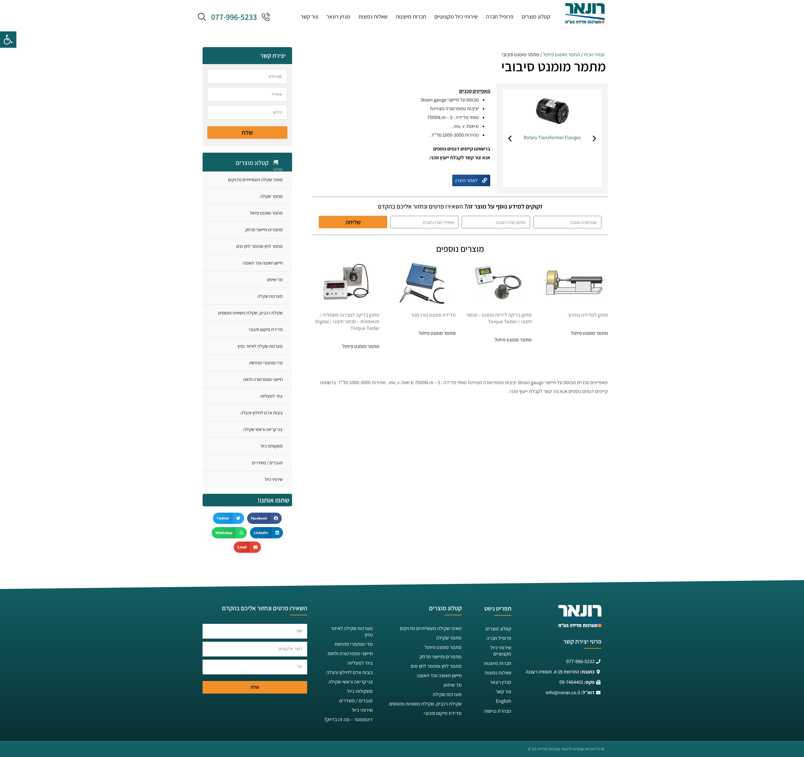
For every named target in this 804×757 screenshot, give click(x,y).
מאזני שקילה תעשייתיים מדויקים (255, 179)
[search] (202, 16)
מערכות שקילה (270, 296)
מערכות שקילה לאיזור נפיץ (260, 346)
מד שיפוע (275, 279)
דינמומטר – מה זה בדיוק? (348, 719)
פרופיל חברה (499, 16)
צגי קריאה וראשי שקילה (263, 429)
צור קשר (309, 16)
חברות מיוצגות (411, 16)
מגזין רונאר (338, 16)
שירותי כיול (274, 479)
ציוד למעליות (271, 396)
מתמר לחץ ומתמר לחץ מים (259, 246)
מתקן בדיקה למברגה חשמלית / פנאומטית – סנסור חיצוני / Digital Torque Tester (347, 321)
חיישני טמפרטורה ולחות (263, 379)
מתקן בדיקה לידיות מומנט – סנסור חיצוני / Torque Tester (499, 318)
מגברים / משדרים (267, 463)
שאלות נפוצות (373, 16)
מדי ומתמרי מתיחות (266, 363)
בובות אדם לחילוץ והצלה (262, 413)
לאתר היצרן (467, 180)
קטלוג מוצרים (536, 16)
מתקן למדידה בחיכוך (588, 315)
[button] (8, 39)
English (503, 701)
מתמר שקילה (271, 196)
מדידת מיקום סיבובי (266, 329)
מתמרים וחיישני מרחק (264, 229)
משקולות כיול (271, 446)
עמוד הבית (594, 54)
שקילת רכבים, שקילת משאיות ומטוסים (250, 313)
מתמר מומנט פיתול (561, 54)
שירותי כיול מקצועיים (456, 16)
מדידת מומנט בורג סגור (433, 315)
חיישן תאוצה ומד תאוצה (263, 263)
